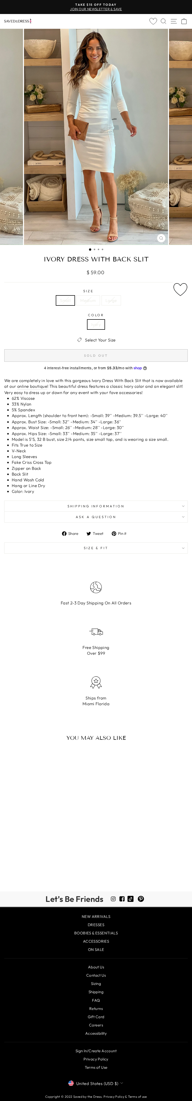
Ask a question (96, 517)
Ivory (96, 324)
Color (96, 315)
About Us (96, 967)
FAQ (96, 1000)
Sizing (96, 983)
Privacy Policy (96, 1059)
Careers (96, 1025)
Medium (88, 300)
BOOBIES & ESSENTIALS (96, 933)
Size (88, 291)
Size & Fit (96, 548)
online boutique (32, 386)
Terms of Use (96, 1067)
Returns (96, 1008)
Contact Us (96, 975)
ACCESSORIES (96, 941)
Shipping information (96, 506)
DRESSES (96, 924)
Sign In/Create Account (96, 1050)
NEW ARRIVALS (96, 916)
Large (111, 300)
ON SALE (96, 949)
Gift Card (96, 1016)
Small (65, 300)
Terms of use (137, 1096)
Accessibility (96, 1033)
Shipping (96, 991)
